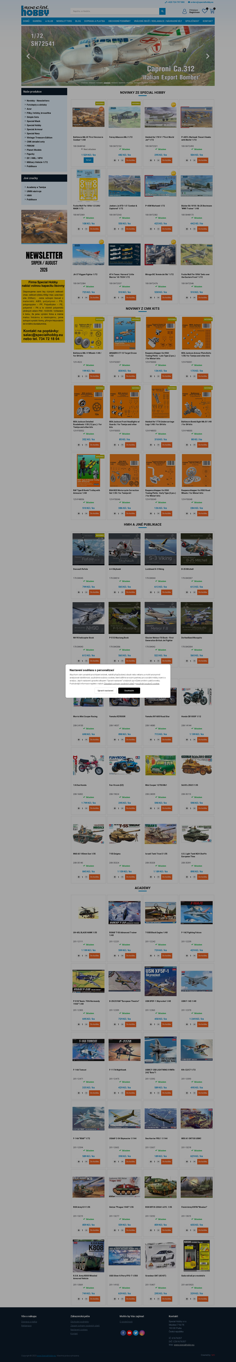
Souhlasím (129, 690)
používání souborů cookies (147, 683)
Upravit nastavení (105, 690)
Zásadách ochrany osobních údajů (119, 683)
